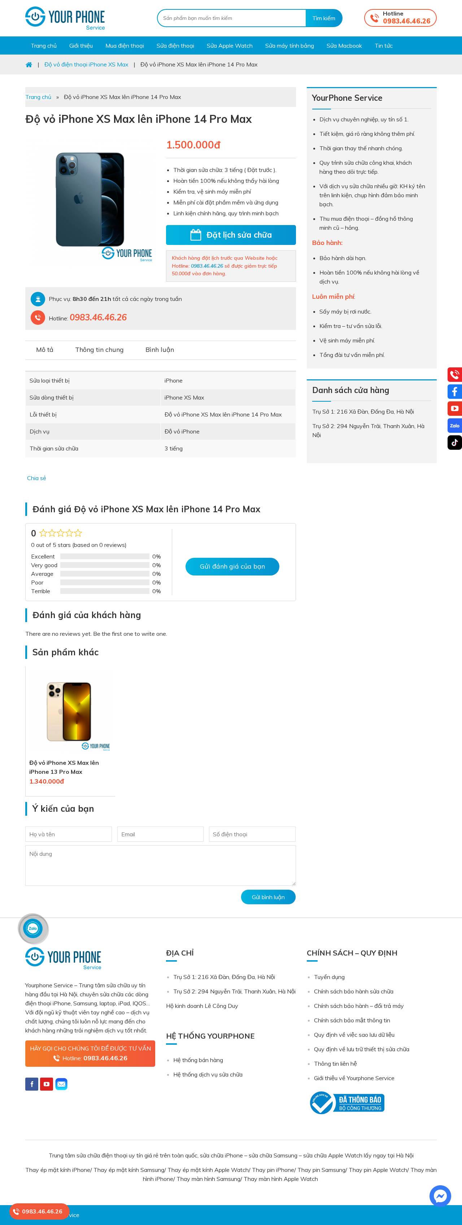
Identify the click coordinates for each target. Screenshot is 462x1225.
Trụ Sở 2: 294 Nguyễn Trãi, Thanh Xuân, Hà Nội (234, 991)
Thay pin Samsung (321, 1169)
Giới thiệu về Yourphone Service (354, 1078)
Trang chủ (38, 96)
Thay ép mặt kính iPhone (57, 1169)
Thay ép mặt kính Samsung (128, 1169)
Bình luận (159, 349)
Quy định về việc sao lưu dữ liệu (354, 1034)
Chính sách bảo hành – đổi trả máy (359, 1005)
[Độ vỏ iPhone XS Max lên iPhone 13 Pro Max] (70, 753)
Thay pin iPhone (273, 1169)
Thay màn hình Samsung (208, 1178)
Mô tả (44, 349)
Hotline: (94, 1058)
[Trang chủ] (28, 64)
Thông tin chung (99, 349)
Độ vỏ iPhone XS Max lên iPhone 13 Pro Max (64, 767)
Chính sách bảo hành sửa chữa (353, 991)
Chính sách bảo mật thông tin (352, 1020)
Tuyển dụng (329, 976)
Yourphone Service (65, 18)
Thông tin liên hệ (335, 1063)
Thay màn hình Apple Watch (281, 1178)
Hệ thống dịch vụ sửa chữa (208, 1074)
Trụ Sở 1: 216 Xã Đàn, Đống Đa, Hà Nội (224, 976)
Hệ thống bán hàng (198, 1060)
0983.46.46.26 (407, 21)
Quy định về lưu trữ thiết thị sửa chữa (361, 1049)
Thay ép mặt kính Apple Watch (208, 1169)
